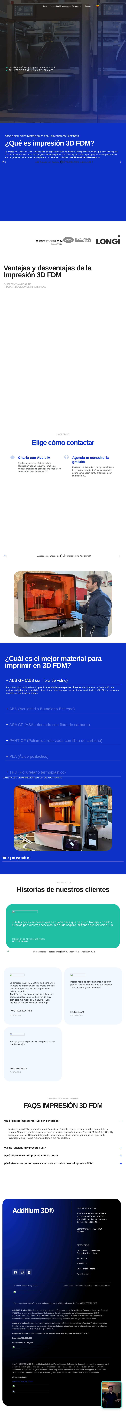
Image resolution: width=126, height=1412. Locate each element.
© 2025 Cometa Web (22, 1286)
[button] (5, 162)
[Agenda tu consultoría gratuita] (66, 457)
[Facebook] (15, 1272)
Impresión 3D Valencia (59, 6)
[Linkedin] (29, 1272)
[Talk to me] (111, 1394)
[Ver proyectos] (120, 857)
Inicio (45, 6)
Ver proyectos (16, 857)
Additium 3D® (32, 1210)
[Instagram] (22, 1272)
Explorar (75, 6)
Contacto (88, 6)
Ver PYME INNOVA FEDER (22, 1382)
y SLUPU (34, 1286)
